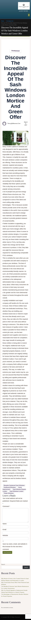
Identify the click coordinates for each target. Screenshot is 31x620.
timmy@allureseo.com (13, 123)
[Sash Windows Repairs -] (5, 9)
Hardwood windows (10, 487)
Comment (6, 506)
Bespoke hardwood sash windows (14, 485)
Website (5, 535)
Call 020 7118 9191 (23, 11)
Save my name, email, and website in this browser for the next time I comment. (15, 546)
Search (3, 564)
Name (5, 524)
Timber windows (9, 493)
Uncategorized (15, 50)
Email (4, 529)
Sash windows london (16, 491)
